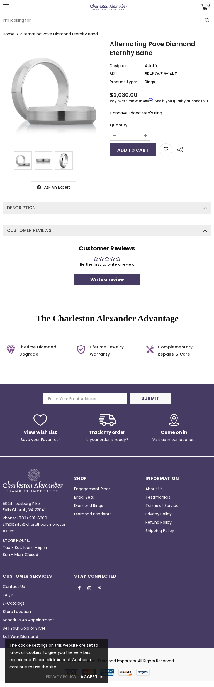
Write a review (107, 279)
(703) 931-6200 (32, 518)
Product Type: (123, 82)
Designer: (119, 65)
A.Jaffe (152, 65)
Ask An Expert (57, 187)
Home (8, 34)
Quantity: (119, 125)
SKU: (114, 74)
